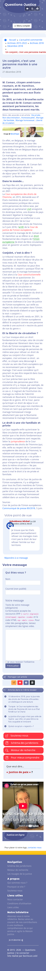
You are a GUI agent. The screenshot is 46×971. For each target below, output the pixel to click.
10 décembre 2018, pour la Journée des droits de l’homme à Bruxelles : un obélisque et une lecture (24, 699)
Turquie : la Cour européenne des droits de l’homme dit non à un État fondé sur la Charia (24, 709)
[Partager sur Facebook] (26, 682)
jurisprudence (18, 441)
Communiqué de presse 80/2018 (18, 508)
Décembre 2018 (15, 45)
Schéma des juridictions (24, 742)
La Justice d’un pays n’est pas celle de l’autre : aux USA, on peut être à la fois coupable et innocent (24, 719)
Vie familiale (8, 120)
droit (36, 236)
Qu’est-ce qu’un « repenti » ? (21, 726)
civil (29, 209)
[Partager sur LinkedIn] (32, 682)
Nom (7, 578)
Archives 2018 (37, 43)
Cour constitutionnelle (29, 274)
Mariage (39, 117)
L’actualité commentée (30, 39)
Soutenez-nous (19, 735)
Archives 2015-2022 (17, 43)
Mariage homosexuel (25, 120)
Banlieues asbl (30, 955)
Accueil (12, 39)
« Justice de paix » (18, 772)
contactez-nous (34, 847)
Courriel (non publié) (15, 588)
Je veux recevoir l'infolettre (21, 661)
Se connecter (22, 952)
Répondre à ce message (16, 557)
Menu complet (23, 25)
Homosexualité (28, 117)
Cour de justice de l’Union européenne (20, 229)
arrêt (21, 227)
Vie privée (35, 115)
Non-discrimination (11, 117)
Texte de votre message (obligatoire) (17, 606)
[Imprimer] (20, 682)
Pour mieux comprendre (24, 757)
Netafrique (15, 134)
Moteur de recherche (22, 750)
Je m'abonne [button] (15, 940)
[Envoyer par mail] (13, 682)
